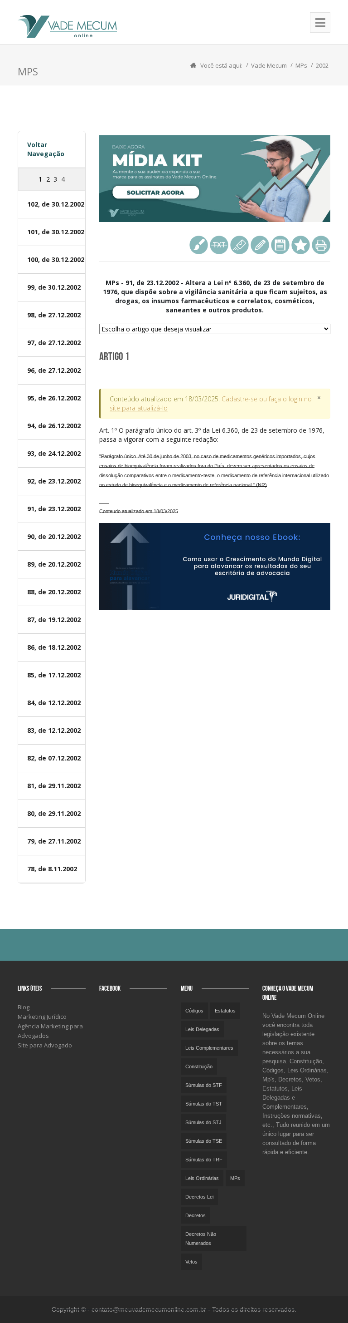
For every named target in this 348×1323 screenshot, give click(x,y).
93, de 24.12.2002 (54, 453)
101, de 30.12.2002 (55, 231)
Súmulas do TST (203, 1103)
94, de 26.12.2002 (54, 425)
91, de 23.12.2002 (54, 508)
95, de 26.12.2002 (54, 398)
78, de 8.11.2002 (52, 868)
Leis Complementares (209, 1048)
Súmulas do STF (203, 1085)
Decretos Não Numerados (200, 1238)
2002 (322, 65)
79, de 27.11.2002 (54, 841)
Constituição (199, 1066)
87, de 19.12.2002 (54, 619)
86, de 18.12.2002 (54, 647)
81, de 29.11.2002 (54, 785)
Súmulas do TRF (203, 1159)
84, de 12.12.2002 (54, 702)
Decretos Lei (199, 1197)
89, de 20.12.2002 (54, 564)
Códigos (194, 1010)
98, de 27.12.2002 (54, 315)
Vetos (191, 1261)
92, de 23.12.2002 (54, 481)
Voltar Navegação (45, 149)
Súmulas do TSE (203, 1141)
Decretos (195, 1215)
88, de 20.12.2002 (54, 591)
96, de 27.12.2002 (54, 370)
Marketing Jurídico (42, 1016)
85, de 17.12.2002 (54, 675)
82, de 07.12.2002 (54, 758)
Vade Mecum (269, 65)
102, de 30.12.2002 (55, 204)
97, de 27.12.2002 (54, 342)
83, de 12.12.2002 (54, 730)
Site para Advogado (45, 1045)
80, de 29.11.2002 (54, 813)
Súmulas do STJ (203, 1122)
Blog (23, 1007)
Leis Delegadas (202, 1029)
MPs (301, 65)
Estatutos (225, 1010)
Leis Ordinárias (202, 1178)
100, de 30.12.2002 (55, 259)
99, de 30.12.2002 (54, 287)
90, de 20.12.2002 (54, 536)
